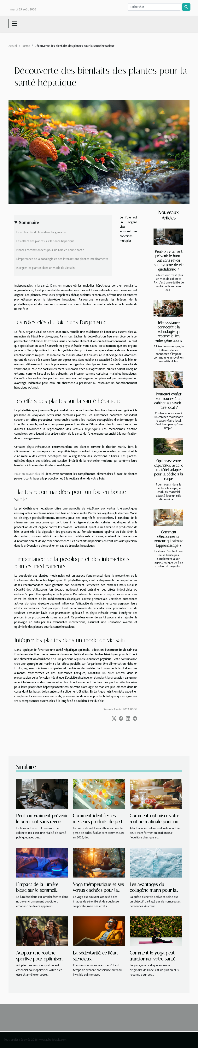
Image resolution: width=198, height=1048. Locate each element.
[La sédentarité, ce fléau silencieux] (99, 931)
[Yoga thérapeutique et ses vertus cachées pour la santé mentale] (99, 862)
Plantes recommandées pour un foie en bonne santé (50, 250)
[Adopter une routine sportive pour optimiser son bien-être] (42, 931)
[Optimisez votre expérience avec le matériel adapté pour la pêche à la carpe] (168, 446)
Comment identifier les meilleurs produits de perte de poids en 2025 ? (99, 821)
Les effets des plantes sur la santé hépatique (45, 241)
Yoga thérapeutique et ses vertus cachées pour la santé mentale (98, 890)
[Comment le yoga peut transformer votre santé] (156, 931)
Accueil (13, 46)
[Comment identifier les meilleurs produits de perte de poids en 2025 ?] (99, 793)
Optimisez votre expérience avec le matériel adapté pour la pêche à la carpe (168, 470)
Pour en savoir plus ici (29, 474)
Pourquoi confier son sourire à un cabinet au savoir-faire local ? (168, 401)
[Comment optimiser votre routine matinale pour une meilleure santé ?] (156, 793)
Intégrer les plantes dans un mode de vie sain (45, 268)
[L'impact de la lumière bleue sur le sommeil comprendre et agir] (42, 862)
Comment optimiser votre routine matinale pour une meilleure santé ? (155, 821)
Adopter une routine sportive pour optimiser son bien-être (38, 958)
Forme (26, 46)
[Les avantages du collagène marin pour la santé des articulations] (156, 862)
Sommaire (29, 222)
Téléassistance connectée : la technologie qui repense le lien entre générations (168, 331)
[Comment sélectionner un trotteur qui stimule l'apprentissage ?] (168, 517)
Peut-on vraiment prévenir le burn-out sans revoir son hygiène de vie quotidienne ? (168, 260)
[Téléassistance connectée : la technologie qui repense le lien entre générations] (168, 308)
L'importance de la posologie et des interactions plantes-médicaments (62, 259)
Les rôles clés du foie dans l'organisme (41, 232)
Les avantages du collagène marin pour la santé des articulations (153, 890)
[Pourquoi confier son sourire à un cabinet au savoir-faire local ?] (168, 379)
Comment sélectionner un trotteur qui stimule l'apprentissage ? (168, 539)
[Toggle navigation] (15, 23)
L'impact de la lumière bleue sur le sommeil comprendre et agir (37, 890)
